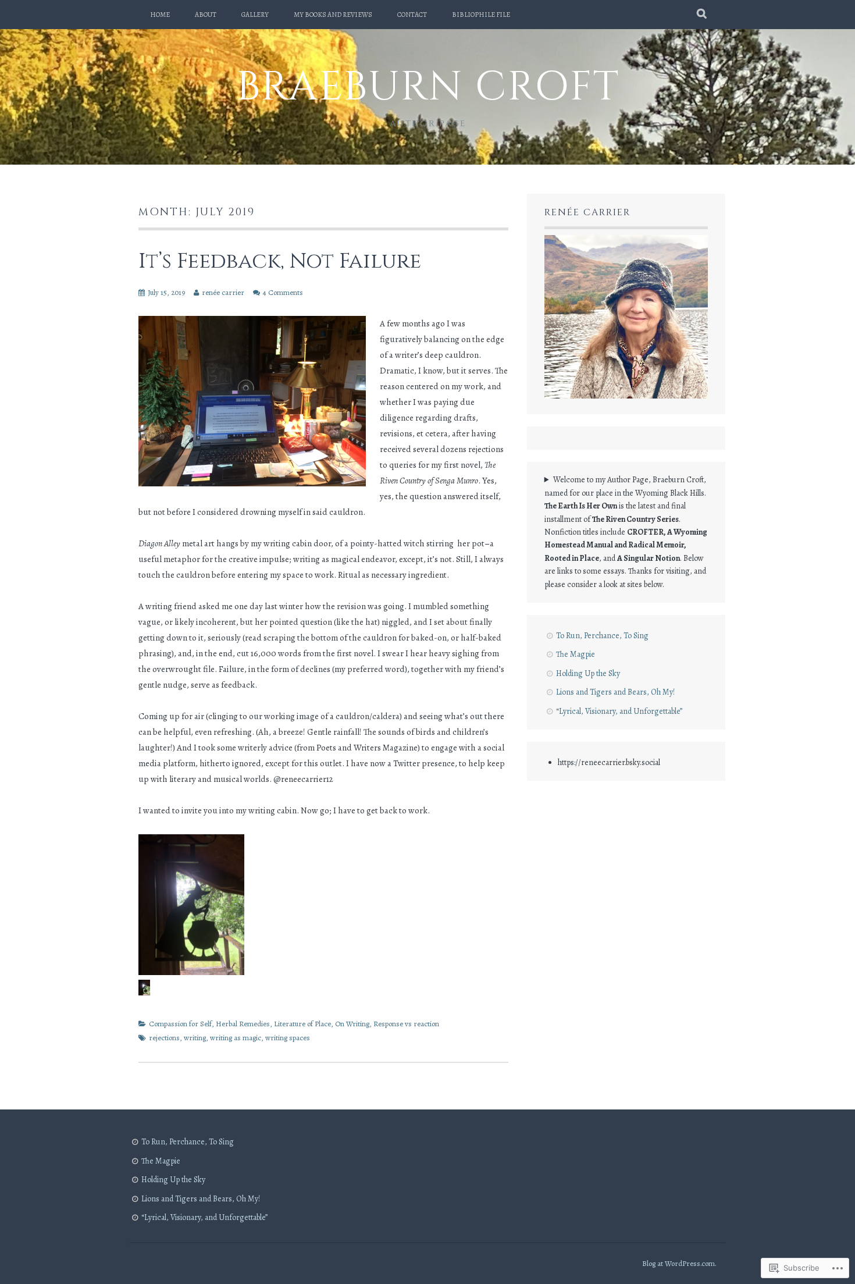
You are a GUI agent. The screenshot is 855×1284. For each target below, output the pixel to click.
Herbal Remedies (243, 1024)
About (205, 14)
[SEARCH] (702, 14)
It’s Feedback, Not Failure (279, 261)
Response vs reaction (406, 1024)
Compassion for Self (180, 1024)
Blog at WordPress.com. (679, 1263)
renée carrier (223, 292)
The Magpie (575, 654)
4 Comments (283, 292)
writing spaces (287, 1038)
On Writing (352, 1024)
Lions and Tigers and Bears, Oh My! (615, 692)
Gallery (255, 14)
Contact (412, 14)
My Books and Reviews (333, 14)
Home (160, 14)
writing (195, 1038)
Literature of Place (302, 1024)
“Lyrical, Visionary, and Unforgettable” (619, 711)
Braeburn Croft (427, 87)
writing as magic (235, 1038)
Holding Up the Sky (588, 673)
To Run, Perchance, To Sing (602, 635)
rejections (164, 1038)
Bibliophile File (481, 14)
